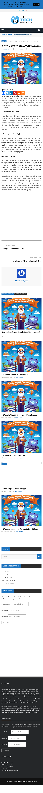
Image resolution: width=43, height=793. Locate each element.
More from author (20, 294)
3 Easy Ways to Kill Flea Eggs (14, 489)
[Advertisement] (21, 214)
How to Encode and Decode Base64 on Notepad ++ (21, 333)
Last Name (5, 617)
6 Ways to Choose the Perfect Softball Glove (20, 529)
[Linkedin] (11, 93)
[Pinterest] (15, 93)
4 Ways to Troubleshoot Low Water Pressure (20, 415)
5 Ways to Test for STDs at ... (14, 248)
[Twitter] (7, 93)
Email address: (6, 604)
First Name (5, 610)
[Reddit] (19, 93)
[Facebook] (3, 93)
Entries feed (8, 577)
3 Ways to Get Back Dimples (13, 455)
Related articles (7, 294)
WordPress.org (9, 583)
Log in (6, 575)
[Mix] (23, 93)
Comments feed (10, 580)
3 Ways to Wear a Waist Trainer (15, 375)
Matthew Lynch (7, 49)
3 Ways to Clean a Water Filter (27, 261)
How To (4, 41)
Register (7, 572)
